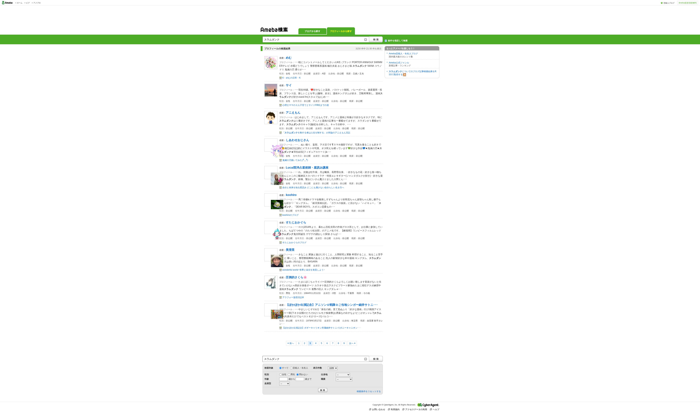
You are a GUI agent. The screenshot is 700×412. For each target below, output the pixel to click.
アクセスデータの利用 (416, 409)
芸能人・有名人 (300, 368)
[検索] (376, 39)
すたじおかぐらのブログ (294, 242)
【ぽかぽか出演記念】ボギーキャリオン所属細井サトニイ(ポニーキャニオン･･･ (321, 328)
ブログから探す (312, 31)
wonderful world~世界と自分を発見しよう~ (303, 270)
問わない (303, 374)
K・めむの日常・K (291, 78)
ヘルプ (436, 409)
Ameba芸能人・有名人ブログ (403, 53)
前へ (291, 343)
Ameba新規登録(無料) (688, 2)
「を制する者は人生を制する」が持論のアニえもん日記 (316, 132)
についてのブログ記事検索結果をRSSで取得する (412, 73)
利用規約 (395, 409)
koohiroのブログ (290, 215)
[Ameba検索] (274, 31)
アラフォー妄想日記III (293, 297)
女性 (284, 374)
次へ (351, 343)
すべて (285, 368)
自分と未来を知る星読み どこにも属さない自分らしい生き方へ (313, 187)
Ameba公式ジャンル (399, 62)
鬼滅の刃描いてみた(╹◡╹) (295, 160)
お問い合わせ (378, 409)
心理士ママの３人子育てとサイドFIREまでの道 (305, 105)
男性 (293, 374)
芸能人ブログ (669, 3)
